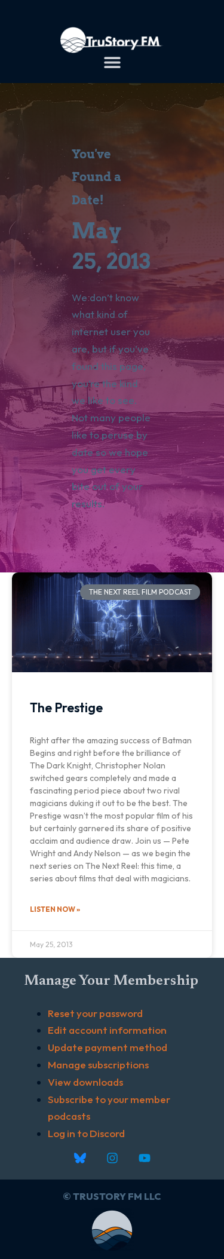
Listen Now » (55, 909)
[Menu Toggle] (112, 62)
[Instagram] (112, 1158)
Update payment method (107, 1047)
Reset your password (95, 1013)
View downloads (85, 1082)
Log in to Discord (86, 1133)
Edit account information (107, 1030)
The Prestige (66, 707)
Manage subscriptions (98, 1064)
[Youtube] (144, 1158)
